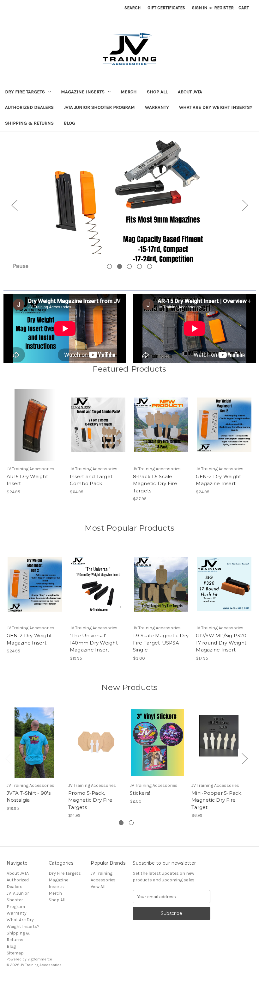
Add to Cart (35, 430)
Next (244, 205)
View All (98, 886)
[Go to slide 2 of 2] (131, 822)
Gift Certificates (166, 7)
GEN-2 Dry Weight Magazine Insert (218, 480)
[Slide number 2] (129, 205)
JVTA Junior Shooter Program (99, 107)
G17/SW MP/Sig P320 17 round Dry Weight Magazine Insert (221, 642)
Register (224, 7)
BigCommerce (39, 959)
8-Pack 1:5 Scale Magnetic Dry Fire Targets (155, 483)
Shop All (157, 92)
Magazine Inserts (83, 92)
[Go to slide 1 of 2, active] (121, 822)
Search (132, 7)
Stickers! (140, 793)
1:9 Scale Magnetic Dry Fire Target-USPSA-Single (161, 642)
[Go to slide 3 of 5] (129, 266)
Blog (69, 123)
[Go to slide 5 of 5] (149, 266)
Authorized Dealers (29, 107)
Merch (129, 92)
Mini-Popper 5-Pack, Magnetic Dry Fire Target (216, 800)
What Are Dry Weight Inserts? (215, 107)
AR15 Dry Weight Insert (27, 480)
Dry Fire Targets (25, 92)
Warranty (157, 107)
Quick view (34, 419)
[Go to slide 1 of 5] (109, 266)
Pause (20, 265)
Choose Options (98, 430)
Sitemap (15, 953)
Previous (14, 205)
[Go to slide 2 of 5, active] (119, 266)
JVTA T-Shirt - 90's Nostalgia (29, 796)
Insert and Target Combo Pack (91, 480)
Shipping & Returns (29, 123)
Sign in (199, 7)
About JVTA (190, 92)
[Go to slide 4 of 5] (139, 266)
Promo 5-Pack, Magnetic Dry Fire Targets (90, 800)
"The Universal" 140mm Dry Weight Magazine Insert (94, 642)
